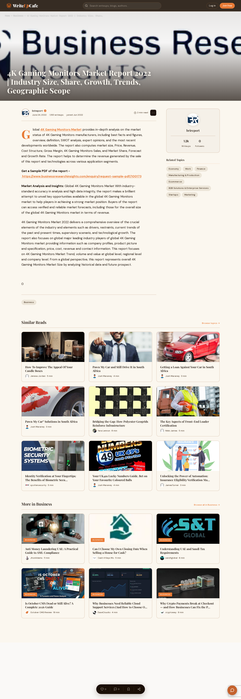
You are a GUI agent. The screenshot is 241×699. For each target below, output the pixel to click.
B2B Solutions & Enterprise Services (189, 188)
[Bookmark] (128, 689)
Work (188, 168)
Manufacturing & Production (184, 175)
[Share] (139, 689)
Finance (201, 168)
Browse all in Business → (207, 504)
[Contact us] (232, 690)
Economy (174, 168)
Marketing (189, 194)
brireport (37, 110)
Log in (212, 5)
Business (18, 15)
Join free (227, 5)
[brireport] (25, 113)
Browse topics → (211, 323)
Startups (173, 194)
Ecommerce (175, 181)
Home (7, 15)
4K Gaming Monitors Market (61, 129)
